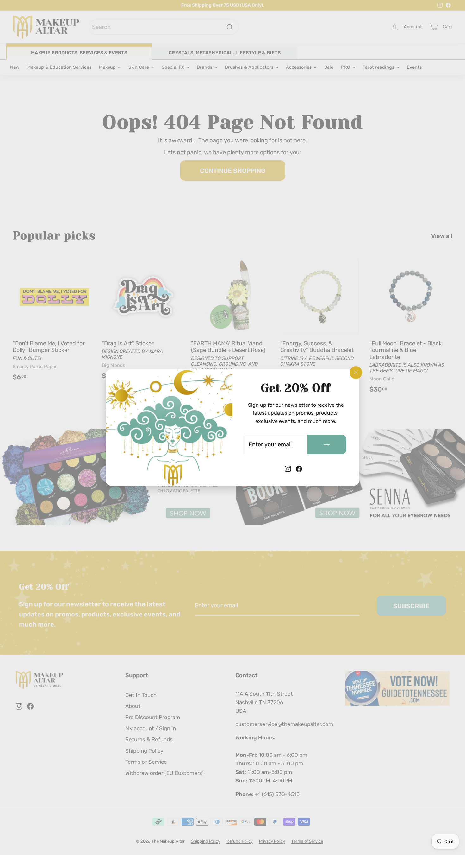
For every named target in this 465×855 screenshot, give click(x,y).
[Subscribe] (326, 444)
